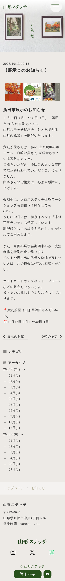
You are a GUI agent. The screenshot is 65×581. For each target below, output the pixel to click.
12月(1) (14, 428)
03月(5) (14, 387)
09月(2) (14, 416)
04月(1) (14, 458)
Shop (31, 574)
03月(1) (14, 452)
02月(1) (14, 446)
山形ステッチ (34, 566)
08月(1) (14, 410)
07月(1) (14, 469)
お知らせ (38, 488)
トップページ (14, 488)
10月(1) (14, 422)
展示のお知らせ (17, 336)
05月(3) (14, 399)
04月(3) (14, 393)
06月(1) (14, 404)
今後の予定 (49, 336)
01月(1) (14, 375)
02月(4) (14, 381)
